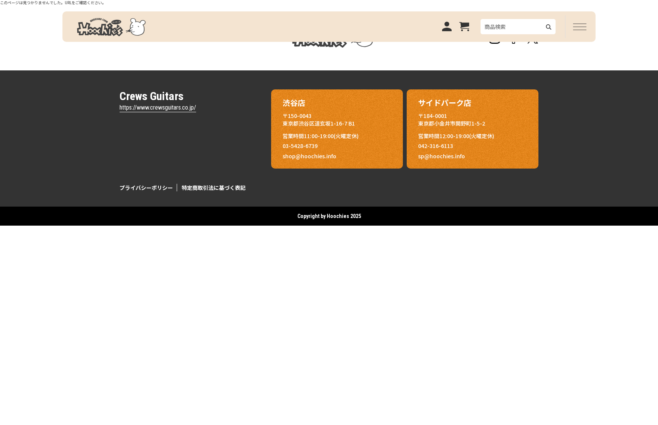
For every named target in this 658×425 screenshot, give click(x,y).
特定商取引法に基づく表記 (214, 187)
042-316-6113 (435, 146)
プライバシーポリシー (146, 187)
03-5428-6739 (300, 146)
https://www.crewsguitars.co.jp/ (158, 107)
